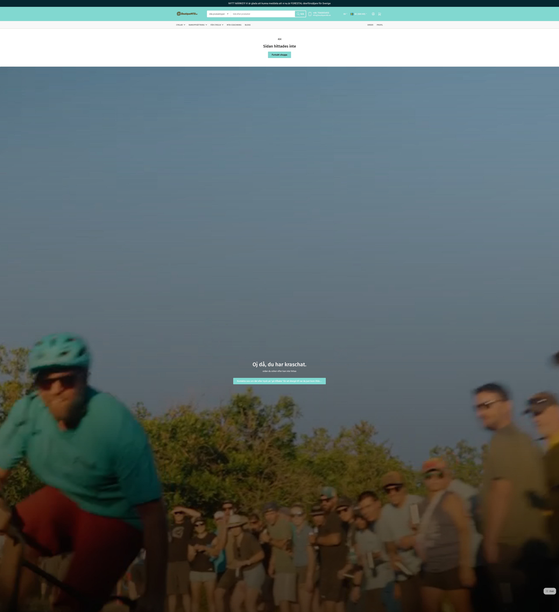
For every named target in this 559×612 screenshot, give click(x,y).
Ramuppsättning (197, 25)
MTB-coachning (234, 25)
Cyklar (179, 25)
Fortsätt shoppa (279, 55)
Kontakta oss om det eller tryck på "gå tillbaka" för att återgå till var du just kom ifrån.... (279, 381)
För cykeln (215, 25)
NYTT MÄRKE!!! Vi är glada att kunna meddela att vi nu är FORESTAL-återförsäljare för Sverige (279, 3)
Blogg (248, 25)
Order (370, 25)
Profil (380, 25)
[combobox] (268, 13)
